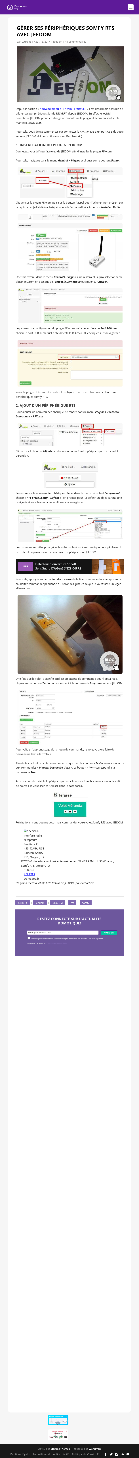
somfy (85, 903)
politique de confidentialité (56, 943)
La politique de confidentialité (51, 1454)
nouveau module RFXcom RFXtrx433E (63, 109)
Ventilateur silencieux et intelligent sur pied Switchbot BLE (67, 1374)
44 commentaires (75, 41)
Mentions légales (20, 1454)
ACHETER (29, 874)
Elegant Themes (60, 1448)
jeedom (40, 903)
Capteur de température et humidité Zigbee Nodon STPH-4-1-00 (69, 1154)
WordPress (95, 1448)
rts (72, 903)
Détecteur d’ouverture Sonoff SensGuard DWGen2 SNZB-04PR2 (68, 1264)
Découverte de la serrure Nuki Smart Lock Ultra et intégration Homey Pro (68, 1043)
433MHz (23, 903)
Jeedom (57, 41)
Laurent (26, 41)
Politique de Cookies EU (86, 1454)
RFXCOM (57, 903)
